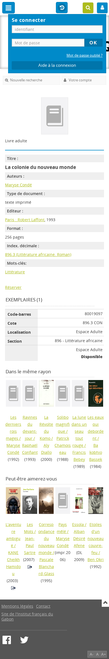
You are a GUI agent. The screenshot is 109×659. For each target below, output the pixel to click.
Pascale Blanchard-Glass (46, 566)
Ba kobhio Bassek (95, 452)
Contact (43, 606)
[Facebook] (6, 640)
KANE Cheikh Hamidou (13, 563)
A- (92, 654)
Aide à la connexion (57, 65)
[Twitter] (24, 640)
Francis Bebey (79, 456)
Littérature (15, 271)
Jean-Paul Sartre (29, 545)
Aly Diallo (46, 449)
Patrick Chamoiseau (62, 445)
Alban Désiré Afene (79, 538)
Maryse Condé (18, 184)
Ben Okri (95, 559)
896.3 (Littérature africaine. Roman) (38, 254)
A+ (103, 654)
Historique (61, 7)
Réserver (13, 287)
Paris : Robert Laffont (24, 219)
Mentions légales (17, 606)
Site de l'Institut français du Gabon (27, 616)
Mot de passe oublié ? (85, 55)
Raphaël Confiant (30, 449)
